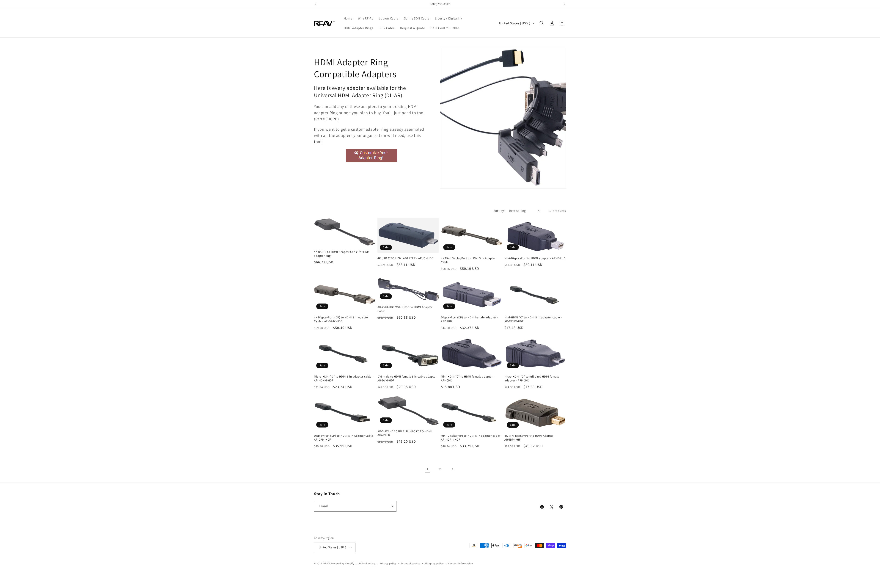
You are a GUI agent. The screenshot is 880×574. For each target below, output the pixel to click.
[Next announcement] (564, 4)
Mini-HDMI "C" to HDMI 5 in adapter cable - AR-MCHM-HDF (533, 319)
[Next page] (452, 469)
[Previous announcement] (316, 4)
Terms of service (410, 563)
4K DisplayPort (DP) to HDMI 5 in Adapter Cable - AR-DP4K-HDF (341, 319)
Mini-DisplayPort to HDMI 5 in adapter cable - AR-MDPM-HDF (471, 438)
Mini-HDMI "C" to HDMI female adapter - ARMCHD (468, 378)
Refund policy (367, 563)
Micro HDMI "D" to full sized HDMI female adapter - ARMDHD (531, 378)
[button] (542, 23)
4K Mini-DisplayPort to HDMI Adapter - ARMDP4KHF (529, 438)
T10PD (332, 118)
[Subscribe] (391, 506)
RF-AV (326, 563)
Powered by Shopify (342, 563)
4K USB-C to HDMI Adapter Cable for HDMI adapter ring (342, 254)
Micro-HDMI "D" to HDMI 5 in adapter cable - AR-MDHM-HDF (343, 378)
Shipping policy (434, 563)
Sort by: (499, 211)
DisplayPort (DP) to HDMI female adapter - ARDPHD (469, 319)
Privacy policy (388, 563)
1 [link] (428, 468)
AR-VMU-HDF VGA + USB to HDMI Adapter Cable (404, 309)
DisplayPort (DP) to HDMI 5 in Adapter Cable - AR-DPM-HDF (344, 438)
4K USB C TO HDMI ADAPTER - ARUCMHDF (405, 258)
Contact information (460, 563)
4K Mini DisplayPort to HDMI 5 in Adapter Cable (468, 260)
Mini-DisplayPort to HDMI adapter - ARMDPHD (534, 258)
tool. (318, 141)
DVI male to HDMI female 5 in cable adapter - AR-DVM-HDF (407, 378)
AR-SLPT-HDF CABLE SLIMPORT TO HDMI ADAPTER (404, 433)
